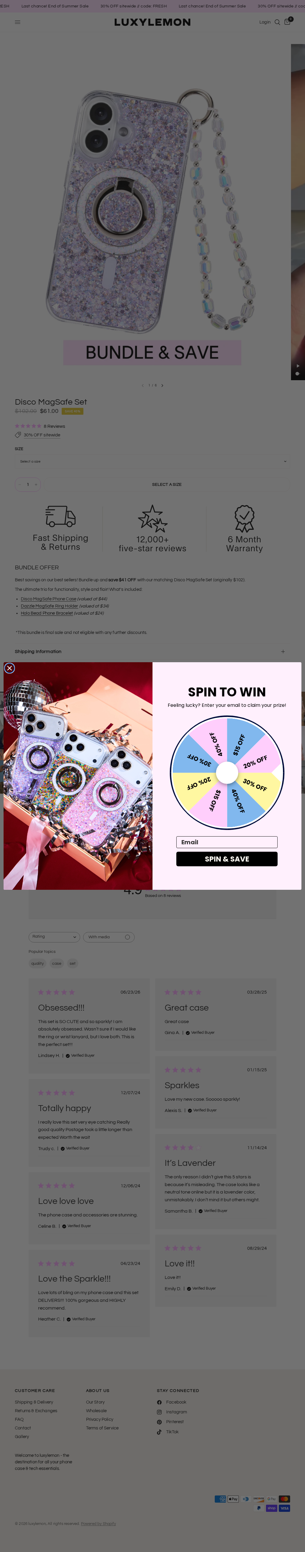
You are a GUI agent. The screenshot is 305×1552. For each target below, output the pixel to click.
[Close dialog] (9, 668)
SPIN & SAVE (227, 859)
